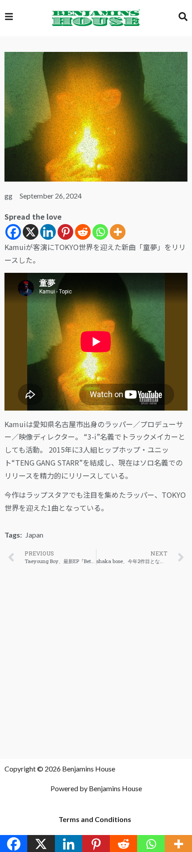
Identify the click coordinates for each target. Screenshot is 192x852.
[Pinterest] (65, 232)
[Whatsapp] (100, 232)
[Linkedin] (48, 232)
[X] (30, 232)
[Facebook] (13, 232)
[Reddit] (83, 232)
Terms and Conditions (94, 819)
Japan (34, 534)
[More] (117, 232)
